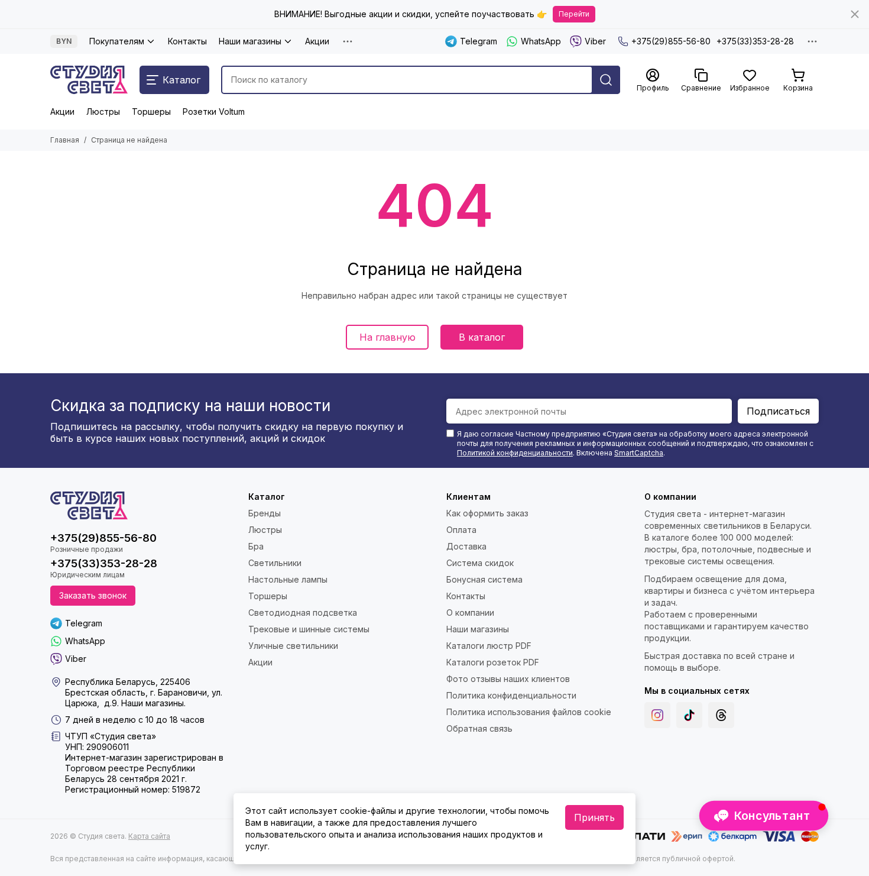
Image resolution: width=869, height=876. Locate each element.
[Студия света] (89, 80)
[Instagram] (657, 715)
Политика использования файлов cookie (528, 712)
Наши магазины (250, 41)
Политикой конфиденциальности (515, 452)
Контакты (187, 41)
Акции (317, 41)
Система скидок (480, 563)
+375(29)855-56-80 (671, 41)
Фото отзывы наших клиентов (508, 679)
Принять (594, 817)
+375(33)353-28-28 (755, 41)
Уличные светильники (293, 646)
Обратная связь (479, 728)
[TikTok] (689, 715)
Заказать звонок (93, 595)
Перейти (574, 13)
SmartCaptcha (638, 452)
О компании (470, 612)
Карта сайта (149, 836)
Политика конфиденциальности (511, 695)
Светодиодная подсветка (302, 612)
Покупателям (116, 41)
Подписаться (778, 411)
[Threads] (721, 715)
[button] (763, 815)
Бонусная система (484, 579)
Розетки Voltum (214, 111)
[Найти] (606, 80)
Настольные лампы (288, 579)
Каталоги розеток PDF (492, 662)
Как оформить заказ (487, 513)
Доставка (466, 546)
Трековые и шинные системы (308, 629)
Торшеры (151, 111)
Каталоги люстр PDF (488, 646)
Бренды (264, 513)
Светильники (274, 563)
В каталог (482, 337)
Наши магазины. (153, 703)
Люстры (103, 111)
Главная (64, 139)
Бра (256, 546)
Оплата (461, 530)
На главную (387, 337)
